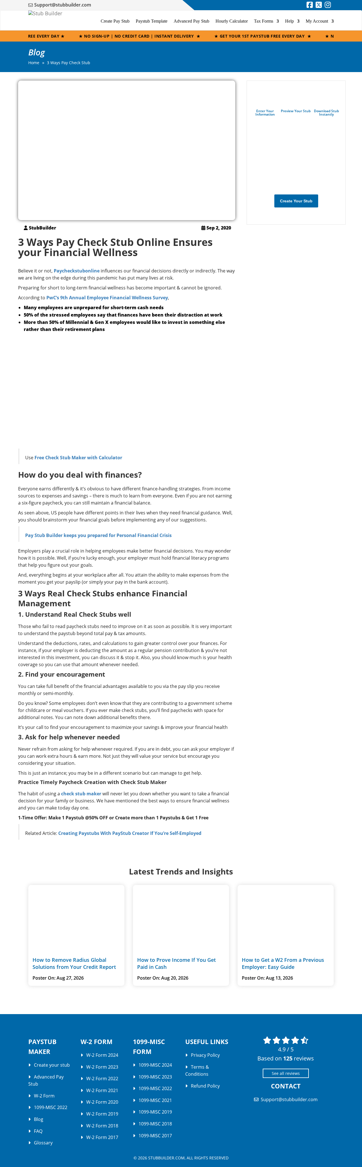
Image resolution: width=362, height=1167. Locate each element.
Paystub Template (151, 21)
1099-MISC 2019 (155, 1112)
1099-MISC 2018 (155, 1124)
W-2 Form (44, 1096)
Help (289, 21)
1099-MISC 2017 (155, 1136)
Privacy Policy (205, 1055)
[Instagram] (328, 6)
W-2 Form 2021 (102, 1090)
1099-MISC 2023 (155, 1077)
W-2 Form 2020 (102, 1102)
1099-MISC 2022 (50, 1107)
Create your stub (52, 1065)
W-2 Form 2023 (102, 1067)
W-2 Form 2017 (102, 1137)
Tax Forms (263, 21)
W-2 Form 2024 (102, 1055)
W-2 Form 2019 (102, 1114)
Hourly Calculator (232, 21)
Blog (38, 1119)
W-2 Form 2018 (102, 1126)
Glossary (43, 1143)
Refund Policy (205, 1086)
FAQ (38, 1131)
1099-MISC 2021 (155, 1100)
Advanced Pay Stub (191, 21)
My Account (317, 21)
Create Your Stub (296, 201)
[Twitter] (319, 6)
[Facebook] (310, 6)
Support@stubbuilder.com (62, 5)
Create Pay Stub (115, 21)
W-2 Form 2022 (102, 1078)
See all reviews (286, 1073)
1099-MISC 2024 (155, 1065)
